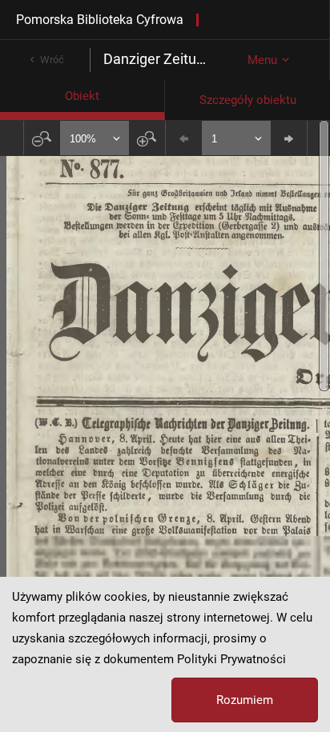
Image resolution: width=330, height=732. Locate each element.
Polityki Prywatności (231, 659)
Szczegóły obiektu (247, 100)
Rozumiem (244, 700)
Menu (262, 60)
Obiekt (82, 96)
